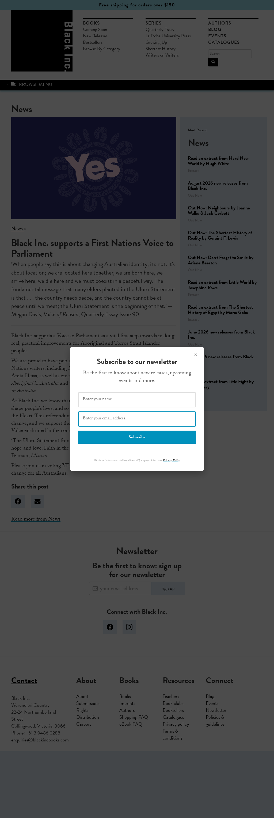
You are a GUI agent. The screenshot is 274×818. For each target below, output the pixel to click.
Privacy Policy (171, 460)
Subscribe (137, 437)
